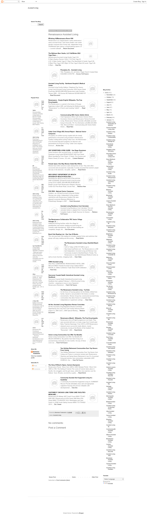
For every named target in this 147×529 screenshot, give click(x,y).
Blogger (81, 513)
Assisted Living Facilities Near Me (110, 374)
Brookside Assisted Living (109, 197)
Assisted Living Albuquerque (111, 176)
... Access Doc (59, 145)
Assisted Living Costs (110, 359)
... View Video (77, 257)
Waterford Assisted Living (109, 241)
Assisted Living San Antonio (110, 347)
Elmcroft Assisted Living (109, 309)
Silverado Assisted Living (109, 272)
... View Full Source (77, 360)
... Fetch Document (74, 201)
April (108, 112)
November (110, 95)
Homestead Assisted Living (109, 145)
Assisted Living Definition (110, 351)
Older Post (95, 477)
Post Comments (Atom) (63, 480)
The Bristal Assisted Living (109, 288)
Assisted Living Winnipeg (110, 150)
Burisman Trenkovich (36, 352)
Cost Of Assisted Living (111, 343)
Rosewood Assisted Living (109, 323)
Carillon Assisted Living (109, 446)
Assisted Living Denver (110, 250)
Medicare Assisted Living (109, 259)
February (109, 117)
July (108, 105)
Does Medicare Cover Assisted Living (110, 162)
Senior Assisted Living (110, 416)
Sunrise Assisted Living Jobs (111, 128)
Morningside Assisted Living (110, 397)
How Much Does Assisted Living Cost (111, 155)
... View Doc (57, 65)
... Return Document (67, 48)
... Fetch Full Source (70, 285)
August (109, 102)
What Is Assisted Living (111, 435)
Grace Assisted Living (110, 263)
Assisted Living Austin (110, 172)
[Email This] (77, 413)
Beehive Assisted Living (109, 191)
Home (74, 477)
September (110, 100)
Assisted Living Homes (110, 392)
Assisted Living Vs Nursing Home (110, 407)
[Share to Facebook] (83, 413)
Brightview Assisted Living (109, 235)
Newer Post (52, 477)
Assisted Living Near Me (110, 450)
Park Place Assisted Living (109, 338)
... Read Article (81, 170)
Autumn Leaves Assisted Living (110, 368)
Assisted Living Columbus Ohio (110, 181)
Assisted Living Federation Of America (111, 123)
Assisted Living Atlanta (110, 304)
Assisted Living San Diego (110, 296)
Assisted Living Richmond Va (111, 292)
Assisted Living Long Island (110, 245)
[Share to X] (81, 413)
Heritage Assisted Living (109, 388)
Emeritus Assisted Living (109, 421)
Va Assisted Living (109, 218)
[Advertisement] (73, 16)
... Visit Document (68, 229)
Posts (35, 366)
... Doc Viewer (57, 404)
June (108, 107)
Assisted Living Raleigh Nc (110, 140)
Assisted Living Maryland (110, 226)
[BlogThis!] (79, 413)
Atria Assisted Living (110, 412)
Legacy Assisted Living (111, 201)
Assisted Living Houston (110, 379)
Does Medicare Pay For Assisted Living (110, 207)
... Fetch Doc (52, 270)
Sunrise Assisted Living (111, 464)
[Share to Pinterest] (85, 413)
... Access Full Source (82, 74)
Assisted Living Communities (111, 136)
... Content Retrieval (77, 158)
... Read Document (54, 95)
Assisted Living (33, 8)
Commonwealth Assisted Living (111, 430)
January (109, 120)
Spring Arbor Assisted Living (110, 168)
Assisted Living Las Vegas (110, 300)
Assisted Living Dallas (110, 277)
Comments (36, 369)
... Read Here (69, 127)
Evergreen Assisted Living (109, 282)
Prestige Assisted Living (109, 329)
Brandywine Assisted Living (109, 440)
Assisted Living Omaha (110, 132)
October (109, 97)
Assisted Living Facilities (110, 468)
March (109, 115)
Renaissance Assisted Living (110, 213)
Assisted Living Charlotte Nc (110, 254)
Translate (110, 483)
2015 (106, 92)
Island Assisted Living (110, 267)
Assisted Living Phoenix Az (110, 230)
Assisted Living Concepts (110, 333)
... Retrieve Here (81, 186)
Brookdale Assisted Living (109, 459)
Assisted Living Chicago (110, 186)
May (108, 110)
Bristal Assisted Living (110, 402)
